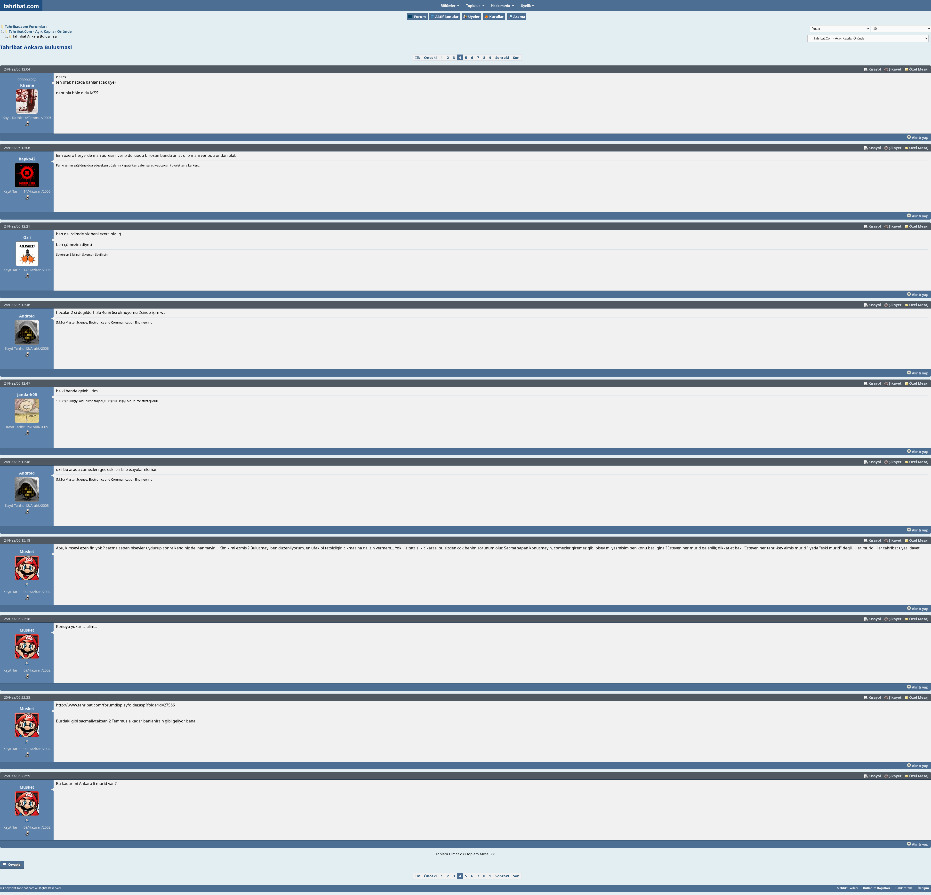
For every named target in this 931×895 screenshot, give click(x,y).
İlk (417, 57)
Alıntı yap (919, 137)
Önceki (430, 57)
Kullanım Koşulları (876, 888)
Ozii (27, 237)
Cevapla (14, 864)
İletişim (923, 888)
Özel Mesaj (918, 69)
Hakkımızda (903, 888)
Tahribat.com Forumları (26, 26)
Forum (420, 16)
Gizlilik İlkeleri (847, 888)
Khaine (27, 85)
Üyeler (474, 16)
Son (516, 57)
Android (27, 316)
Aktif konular (447, 16)
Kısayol (874, 69)
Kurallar (496, 16)
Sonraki (502, 57)
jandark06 (27, 394)
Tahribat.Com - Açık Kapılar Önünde (40, 31)
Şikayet (895, 69)
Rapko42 (27, 159)
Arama (519, 16)
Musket (27, 551)
